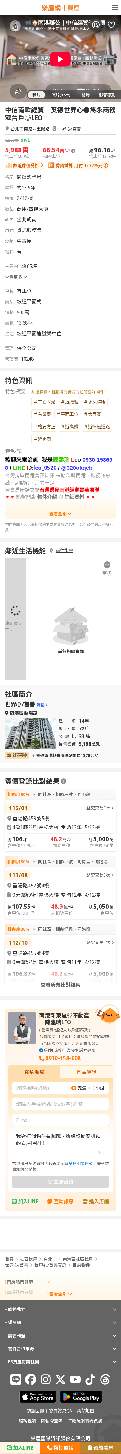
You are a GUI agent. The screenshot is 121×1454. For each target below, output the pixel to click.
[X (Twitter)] (60, 1379)
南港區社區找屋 (78, 1259)
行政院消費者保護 (85, 1421)
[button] (107, 569)
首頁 (9, 1259)
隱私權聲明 (52, 1421)
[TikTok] (90, 1379)
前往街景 (64, 550)
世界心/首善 (69, 129)
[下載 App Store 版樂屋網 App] (37, 1397)
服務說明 (27, 1421)
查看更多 (13, 277)
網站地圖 (85, 1410)
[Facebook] (30, 1379)
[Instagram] (45, 1379)
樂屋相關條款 (81, 1163)
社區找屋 (28, 1259)
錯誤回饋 (35, 1410)
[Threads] (105, 1379)
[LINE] (15, 1379)
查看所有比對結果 (60, 985)
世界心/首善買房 (50, 1265)
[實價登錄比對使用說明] (63, 781)
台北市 (49, 1259)
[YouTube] (75, 1379)
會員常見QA (60, 1410)
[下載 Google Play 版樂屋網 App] (81, 1397)
